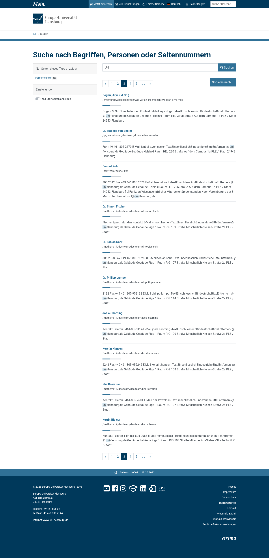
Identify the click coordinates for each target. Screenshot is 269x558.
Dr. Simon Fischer (114, 206)
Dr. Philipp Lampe (114, 277)
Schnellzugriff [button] (197, 4)
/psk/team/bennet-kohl (115, 170)
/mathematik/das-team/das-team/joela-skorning (130, 317)
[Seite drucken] (116, 472)
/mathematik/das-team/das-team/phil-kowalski (129, 388)
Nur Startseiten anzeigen (56, 98)
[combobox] (223, 4)
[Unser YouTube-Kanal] (107, 488)
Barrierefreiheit (227, 502)
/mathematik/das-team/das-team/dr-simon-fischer (131, 211)
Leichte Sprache (155, 4)
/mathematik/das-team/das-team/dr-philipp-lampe (131, 282)
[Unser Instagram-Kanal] (123, 488)
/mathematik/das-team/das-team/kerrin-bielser (129, 424)
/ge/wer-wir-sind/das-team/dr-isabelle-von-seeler (130, 135)
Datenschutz (229, 497)
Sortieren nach (221, 82)
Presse (232, 486)
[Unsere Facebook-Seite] (115, 488)
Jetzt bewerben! (103, 4)
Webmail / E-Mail (226, 513)
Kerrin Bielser (111, 419)
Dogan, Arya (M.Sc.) (115, 95)
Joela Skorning (112, 313)
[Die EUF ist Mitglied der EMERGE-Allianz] (161, 488)
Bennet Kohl (110, 166)
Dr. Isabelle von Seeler (117, 131)
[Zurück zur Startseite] (55, 19)
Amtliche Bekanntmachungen (219, 524)
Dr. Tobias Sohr (112, 242)
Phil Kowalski (111, 384)
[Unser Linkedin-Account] (143, 488)
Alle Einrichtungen (129, 4)
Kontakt (231, 508)
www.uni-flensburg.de (55, 520)
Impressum (229, 492)
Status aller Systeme (224, 518)
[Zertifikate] (152, 488)
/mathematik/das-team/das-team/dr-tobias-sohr (130, 246)
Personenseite (43, 77)
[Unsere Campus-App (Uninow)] (133, 488)
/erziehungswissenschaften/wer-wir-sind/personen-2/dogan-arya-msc (142, 99)
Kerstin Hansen (112, 348)
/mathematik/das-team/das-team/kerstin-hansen (130, 353)
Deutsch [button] (176, 4)
